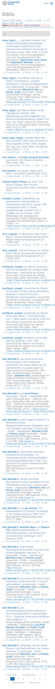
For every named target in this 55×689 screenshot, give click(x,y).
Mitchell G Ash (30, 89)
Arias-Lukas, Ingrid (12, 137)
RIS (48, 20)
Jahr (21, 23)
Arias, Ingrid (8, 40)
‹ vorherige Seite (28, 675)
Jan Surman (30, 508)
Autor (4, 23)
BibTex (30, 20)
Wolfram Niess (28, 527)
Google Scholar (13, 72)
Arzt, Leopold (9, 234)
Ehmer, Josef (13, 92)
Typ (16, 23)
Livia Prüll (39, 624)
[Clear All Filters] (32, 25)
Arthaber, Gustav (11, 198)
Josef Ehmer (31, 393)
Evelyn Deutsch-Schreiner (35, 157)
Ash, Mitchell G (10, 359)
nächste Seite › (18, 682)
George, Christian (15, 627)
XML (40, 20)
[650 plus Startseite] (27, 3)
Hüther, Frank (37, 627)
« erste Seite (11, 675)
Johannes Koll (22, 375)
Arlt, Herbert (9, 157)
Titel (12, 23)
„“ (26, 46)
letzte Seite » (34, 682)
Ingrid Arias (26, 59)
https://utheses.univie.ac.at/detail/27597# (29, 129)
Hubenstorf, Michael (21, 62)
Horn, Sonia (40, 59)
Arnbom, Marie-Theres (14, 181)
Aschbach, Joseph (12, 266)
